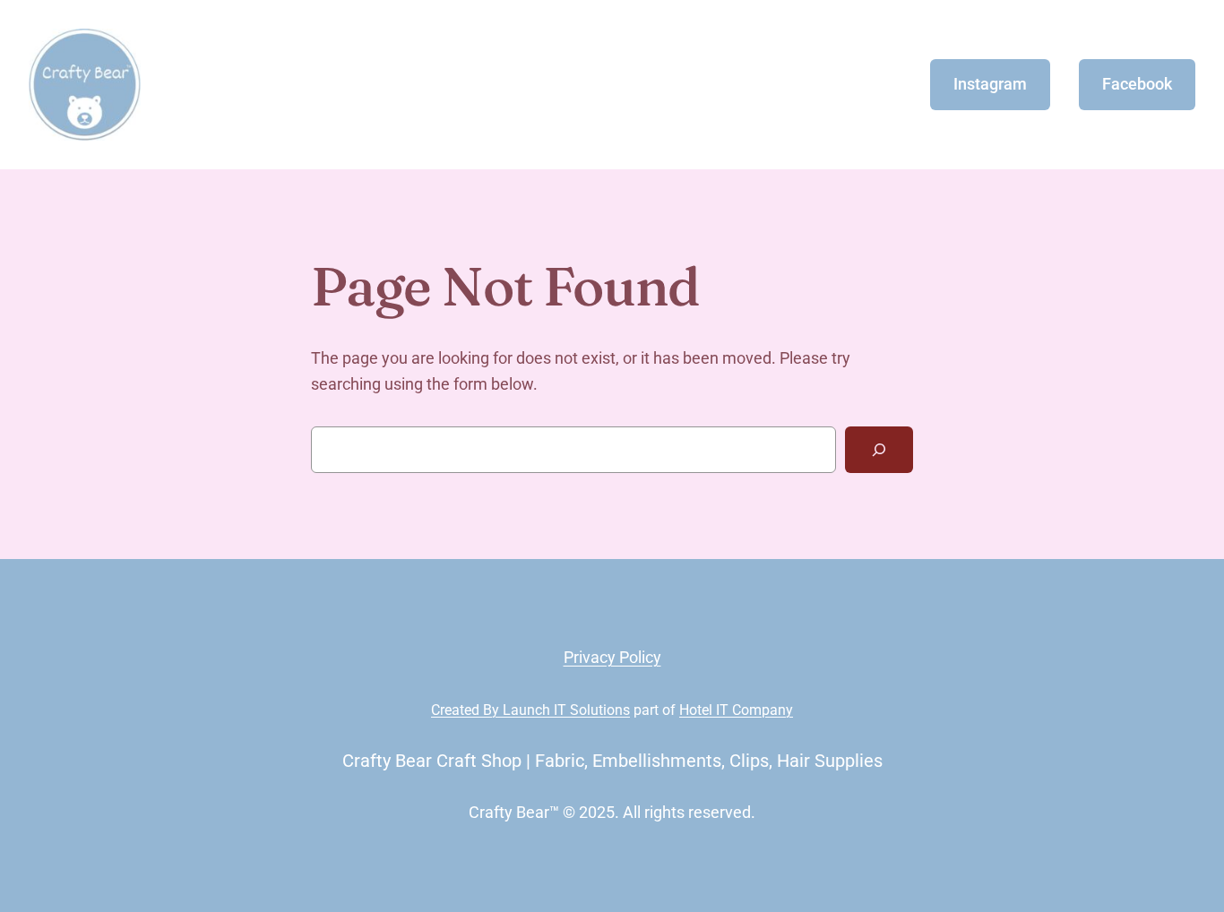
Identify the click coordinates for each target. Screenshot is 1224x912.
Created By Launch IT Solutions (530, 709)
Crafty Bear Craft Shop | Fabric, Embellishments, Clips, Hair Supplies (612, 760)
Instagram (990, 83)
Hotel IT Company (736, 709)
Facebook (1137, 83)
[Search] (879, 449)
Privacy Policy (612, 657)
